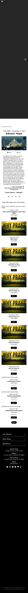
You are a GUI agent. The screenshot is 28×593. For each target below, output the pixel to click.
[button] (14, 434)
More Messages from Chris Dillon (13, 188)
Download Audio (14, 189)
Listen (19, 152)
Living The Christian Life (18, 186)
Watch (9, 152)
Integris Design (19, 589)
